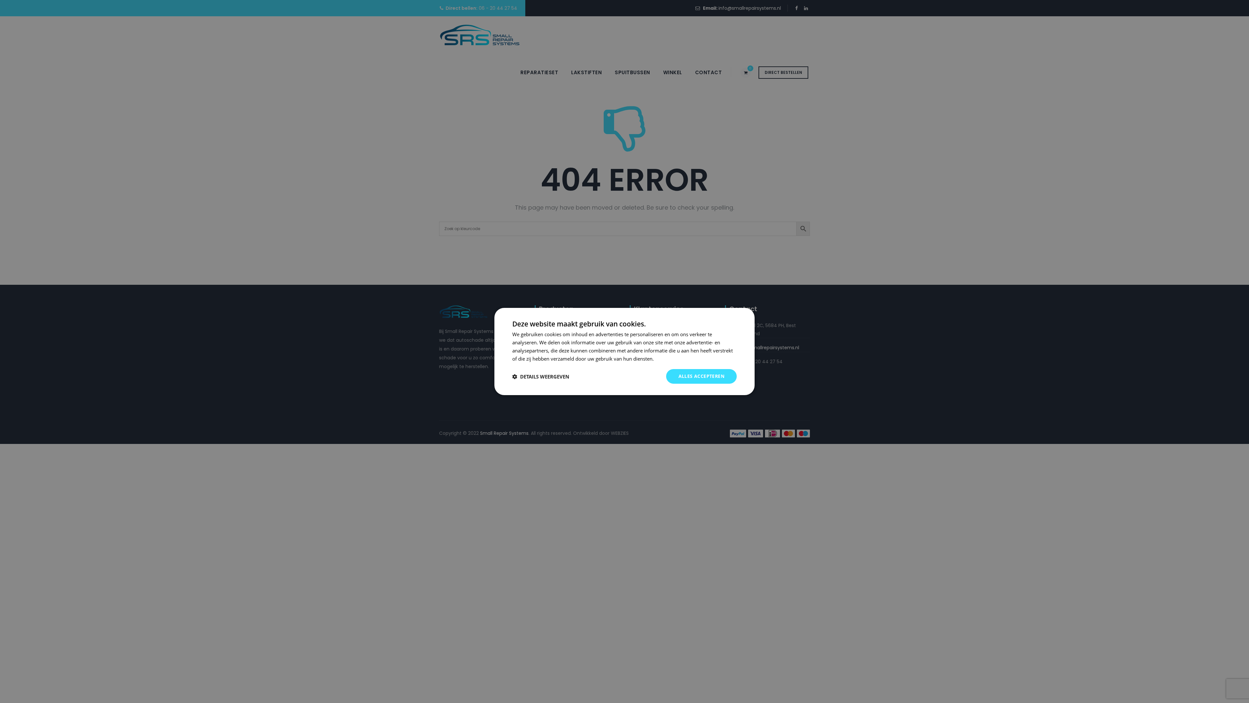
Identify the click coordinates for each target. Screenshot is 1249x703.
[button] (540, 376)
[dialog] (624, 351)
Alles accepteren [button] (701, 376)
